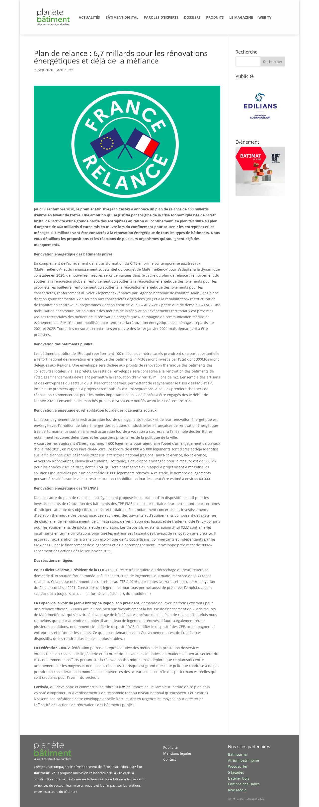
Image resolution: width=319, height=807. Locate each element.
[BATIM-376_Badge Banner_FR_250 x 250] (260, 194)
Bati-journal (238, 754)
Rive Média (237, 790)
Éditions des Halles (244, 784)
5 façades (236, 772)
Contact (169, 759)
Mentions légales (177, 753)
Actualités (65, 69)
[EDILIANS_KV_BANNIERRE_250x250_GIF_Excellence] (260, 129)
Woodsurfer (238, 766)
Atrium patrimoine (243, 760)
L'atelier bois (238, 778)
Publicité (170, 747)
